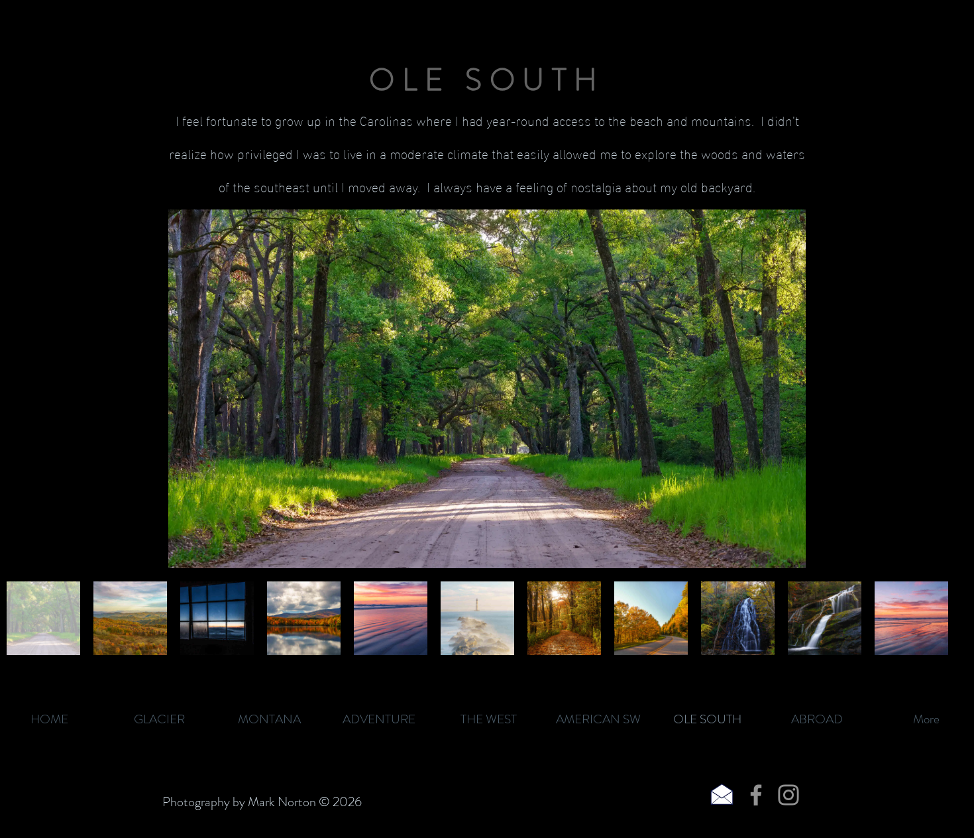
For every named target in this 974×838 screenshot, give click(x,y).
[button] (487, 389)
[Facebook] (756, 795)
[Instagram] (788, 795)
